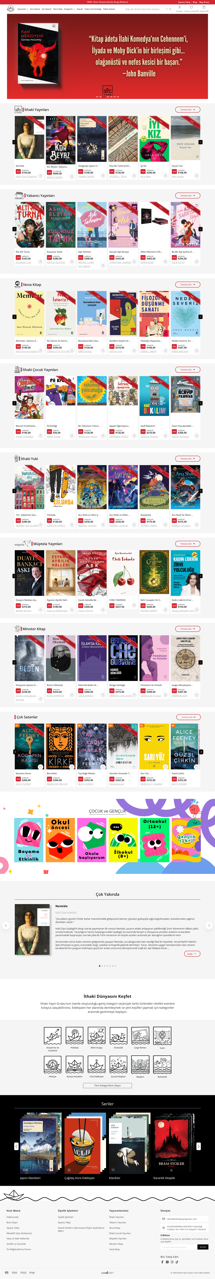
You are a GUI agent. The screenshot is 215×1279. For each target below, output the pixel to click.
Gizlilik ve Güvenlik (16, 1243)
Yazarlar (80, 9)
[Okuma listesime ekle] (41, 120)
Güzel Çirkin (178, 773)
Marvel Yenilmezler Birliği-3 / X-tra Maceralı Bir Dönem (27, 426)
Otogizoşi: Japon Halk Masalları (89, 165)
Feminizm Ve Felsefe (151, 685)
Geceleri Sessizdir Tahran (120, 773)
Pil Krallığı (52, 426)
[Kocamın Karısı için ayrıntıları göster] (29, 747)
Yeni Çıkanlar (35, 9)
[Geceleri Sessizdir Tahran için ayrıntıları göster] (123, 747)
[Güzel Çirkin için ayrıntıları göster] (185, 747)
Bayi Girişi (204, 2)
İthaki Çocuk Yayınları (120, 1233)
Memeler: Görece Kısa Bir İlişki (27, 340)
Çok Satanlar (47, 9)
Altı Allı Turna (23, 251)
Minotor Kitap (116, 1243)
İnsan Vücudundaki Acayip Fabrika (183, 426)
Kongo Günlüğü (117, 685)
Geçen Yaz (177, 165)
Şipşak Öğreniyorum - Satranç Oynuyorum (120, 426)
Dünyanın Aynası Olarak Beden (27, 685)
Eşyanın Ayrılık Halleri (58, 600)
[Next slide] (200, 142)
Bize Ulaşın (12, 1222)
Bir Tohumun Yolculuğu (89, 426)
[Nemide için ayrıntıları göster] (32, 929)
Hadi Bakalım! (148, 426)
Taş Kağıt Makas (86, 773)
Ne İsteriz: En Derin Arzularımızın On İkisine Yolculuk (58, 340)
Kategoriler (68, 9)
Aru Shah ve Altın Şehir (89, 515)
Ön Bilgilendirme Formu (19, 1249)
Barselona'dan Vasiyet (89, 340)
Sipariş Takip (184, 2)
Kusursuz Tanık (54, 251)
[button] (99, 966)
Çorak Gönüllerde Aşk (89, 600)
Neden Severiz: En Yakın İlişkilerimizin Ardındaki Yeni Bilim (183, 340)
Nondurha (146, 515)
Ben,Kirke (52, 773)
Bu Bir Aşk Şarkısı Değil (183, 251)
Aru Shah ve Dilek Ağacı (120, 515)
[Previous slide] (14, 142)
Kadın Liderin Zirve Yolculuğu (183, 600)
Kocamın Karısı (23, 773)
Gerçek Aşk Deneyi (119, 251)
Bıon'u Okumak (55, 685)
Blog (195, 2)
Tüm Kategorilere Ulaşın (107, 1085)
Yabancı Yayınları (117, 1222)
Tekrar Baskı (58, 9)
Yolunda (51, 515)
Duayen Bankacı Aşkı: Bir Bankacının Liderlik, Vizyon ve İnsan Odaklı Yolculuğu (27, 600)
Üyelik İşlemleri (65, 1217)
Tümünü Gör (186, 109)
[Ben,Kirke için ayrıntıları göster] (60, 747)
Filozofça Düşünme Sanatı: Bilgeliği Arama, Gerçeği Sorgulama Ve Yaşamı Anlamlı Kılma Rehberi (151, 340)
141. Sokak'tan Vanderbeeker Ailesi (27, 515)
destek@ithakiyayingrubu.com (182, 1219)
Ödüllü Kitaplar (109, 9)
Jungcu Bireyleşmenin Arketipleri (183, 685)
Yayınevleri (22, 9)
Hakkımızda (12, 1217)
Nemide (20, 165)
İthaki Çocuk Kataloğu (93, 9)
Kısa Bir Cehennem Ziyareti (120, 165)
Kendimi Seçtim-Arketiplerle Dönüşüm (120, 340)
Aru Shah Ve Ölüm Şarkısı (183, 515)
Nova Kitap (114, 1227)
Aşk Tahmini (84, 251)
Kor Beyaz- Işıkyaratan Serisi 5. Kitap (58, 166)
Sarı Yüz (145, 773)
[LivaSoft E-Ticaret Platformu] (108, 1273)
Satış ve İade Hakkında (18, 1238)
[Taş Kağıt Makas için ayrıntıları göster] (92, 747)
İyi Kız (143, 165)
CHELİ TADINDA (117, 600)
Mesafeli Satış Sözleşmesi (19, 1233)
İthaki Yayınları (116, 1217)
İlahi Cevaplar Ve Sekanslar (151, 600)
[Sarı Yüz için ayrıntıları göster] (154, 747)
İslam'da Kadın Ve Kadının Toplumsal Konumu (89, 685)
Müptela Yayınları (118, 1238)
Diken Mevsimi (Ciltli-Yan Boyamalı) (151, 251)
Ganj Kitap (114, 1249)
